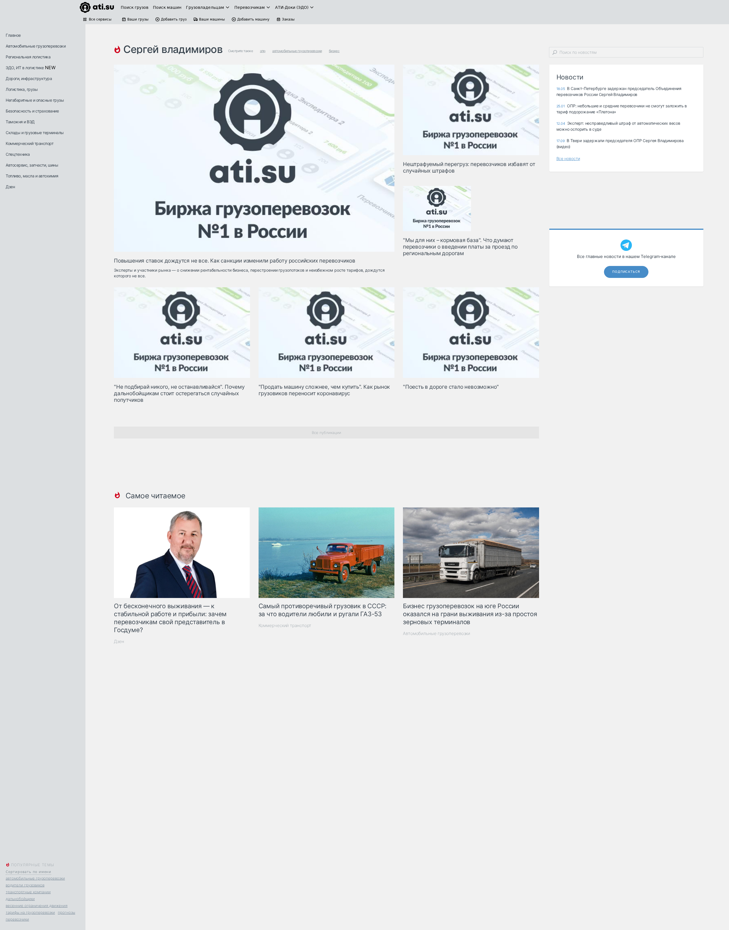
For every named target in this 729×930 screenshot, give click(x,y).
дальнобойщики (20, 898)
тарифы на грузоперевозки (30, 912)
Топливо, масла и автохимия (32, 175)
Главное (13, 35)
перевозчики (17, 919)
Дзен (10, 186)
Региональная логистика (28, 56)
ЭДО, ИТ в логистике (25, 67)
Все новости (568, 158)
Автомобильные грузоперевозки (35, 46)
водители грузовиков (25, 885)
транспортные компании (28, 892)
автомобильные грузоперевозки (35, 878)
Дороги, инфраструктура (29, 78)
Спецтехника (18, 154)
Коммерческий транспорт (29, 143)
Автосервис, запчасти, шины (32, 165)
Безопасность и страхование (32, 110)
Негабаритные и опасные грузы (35, 100)
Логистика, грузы (22, 89)
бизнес (334, 51)
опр (262, 51)
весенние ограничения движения (36, 905)
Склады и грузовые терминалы (35, 132)
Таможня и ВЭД (20, 121)
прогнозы (66, 912)
